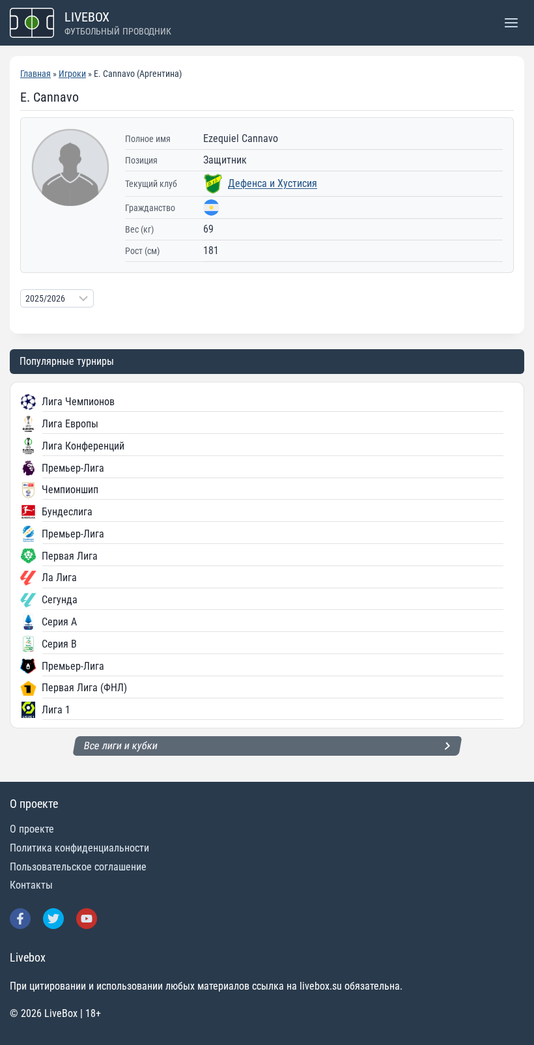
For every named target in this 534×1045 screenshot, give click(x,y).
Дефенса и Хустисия (272, 183)
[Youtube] (86, 918)
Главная (35, 73)
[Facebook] (20, 918)
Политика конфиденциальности (79, 848)
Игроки (72, 73)
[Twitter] (53, 918)
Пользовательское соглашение (78, 867)
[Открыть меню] (511, 22)
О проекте (32, 829)
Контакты (31, 885)
